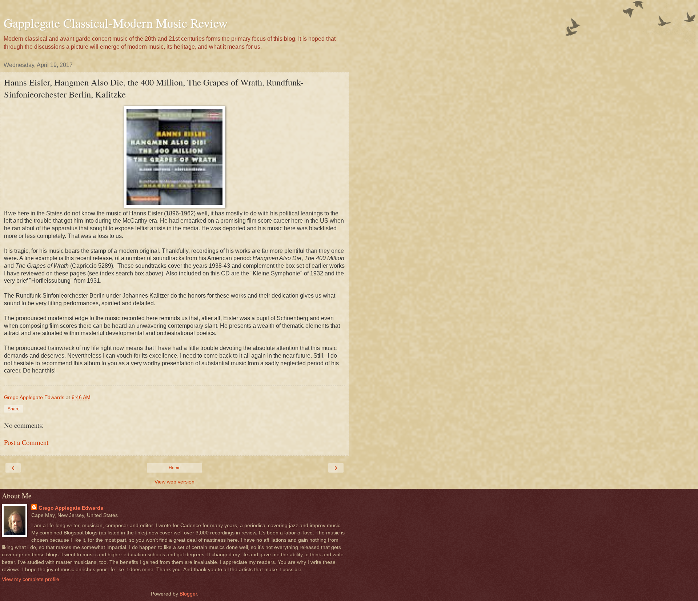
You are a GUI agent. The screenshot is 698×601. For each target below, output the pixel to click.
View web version (174, 482)
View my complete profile (30, 579)
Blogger (188, 594)
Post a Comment (26, 442)
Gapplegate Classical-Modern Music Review (116, 23)
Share (14, 408)
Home (175, 467)
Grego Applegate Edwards (71, 508)
